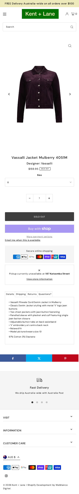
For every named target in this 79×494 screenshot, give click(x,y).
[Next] (70, 94)
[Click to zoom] (70, 46)
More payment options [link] (39, 236)
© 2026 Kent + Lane (14, 485)
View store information (39, 279)
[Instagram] (6, 476)
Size (39, 175)
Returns (32, 294)
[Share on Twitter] (39, 358)
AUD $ (11, 457)
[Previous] (9, 94)
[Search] (71, 26)
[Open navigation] (10, 13)
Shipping (21, 294)
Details (10, 294)
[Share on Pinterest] (65, 358)
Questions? (45, 294)
